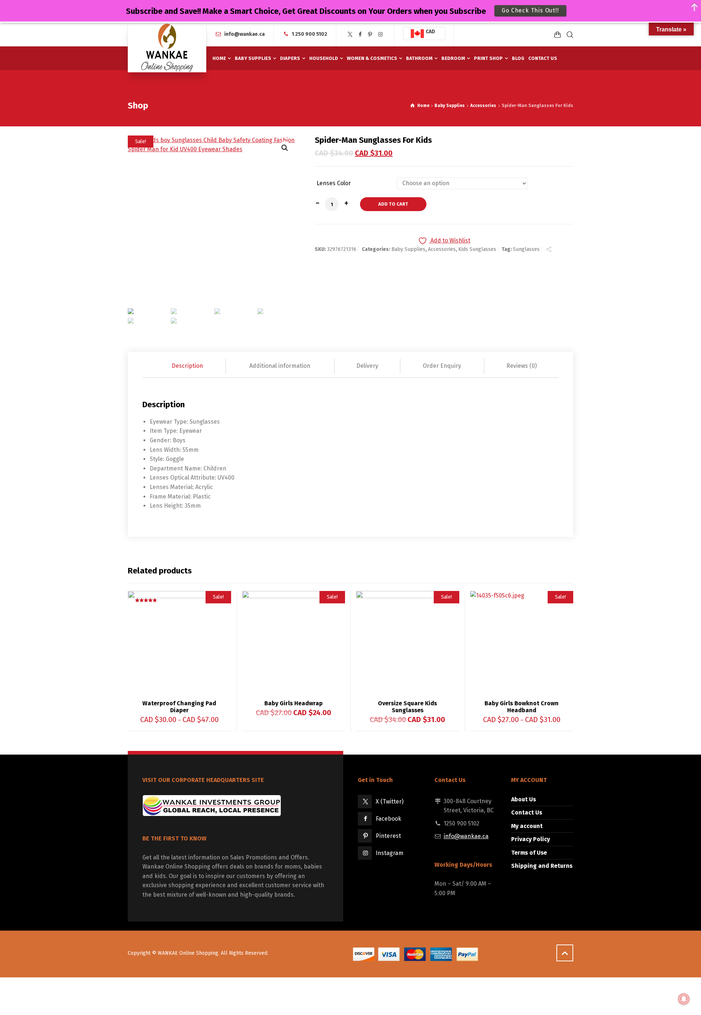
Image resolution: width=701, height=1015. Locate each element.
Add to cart (393, 204)
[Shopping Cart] (557, 34)
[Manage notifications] (684, 999)
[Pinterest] (370, 34)
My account (527, 826)
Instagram (389, 853)
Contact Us (526, 812)
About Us (523, 799)
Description (187, 365)
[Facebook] (360, 34)
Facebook (388, 818)
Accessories (483, 105)
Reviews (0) (521, 365)
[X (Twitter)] (350, 34)
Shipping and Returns (541, 865)
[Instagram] (380, 34)
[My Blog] (167, 47)
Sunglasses (526, 249)
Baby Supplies (449, 105)
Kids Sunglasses (477, 249)
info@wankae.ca (244, 34)
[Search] (568, 34)
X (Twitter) (389, 801)
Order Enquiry (442, 365)
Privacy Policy (530, 839)
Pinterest (388, 835)
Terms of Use (529, 852)
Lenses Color (334, 183)
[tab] (188, 366)
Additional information (279, 365)
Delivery (367, 365)
